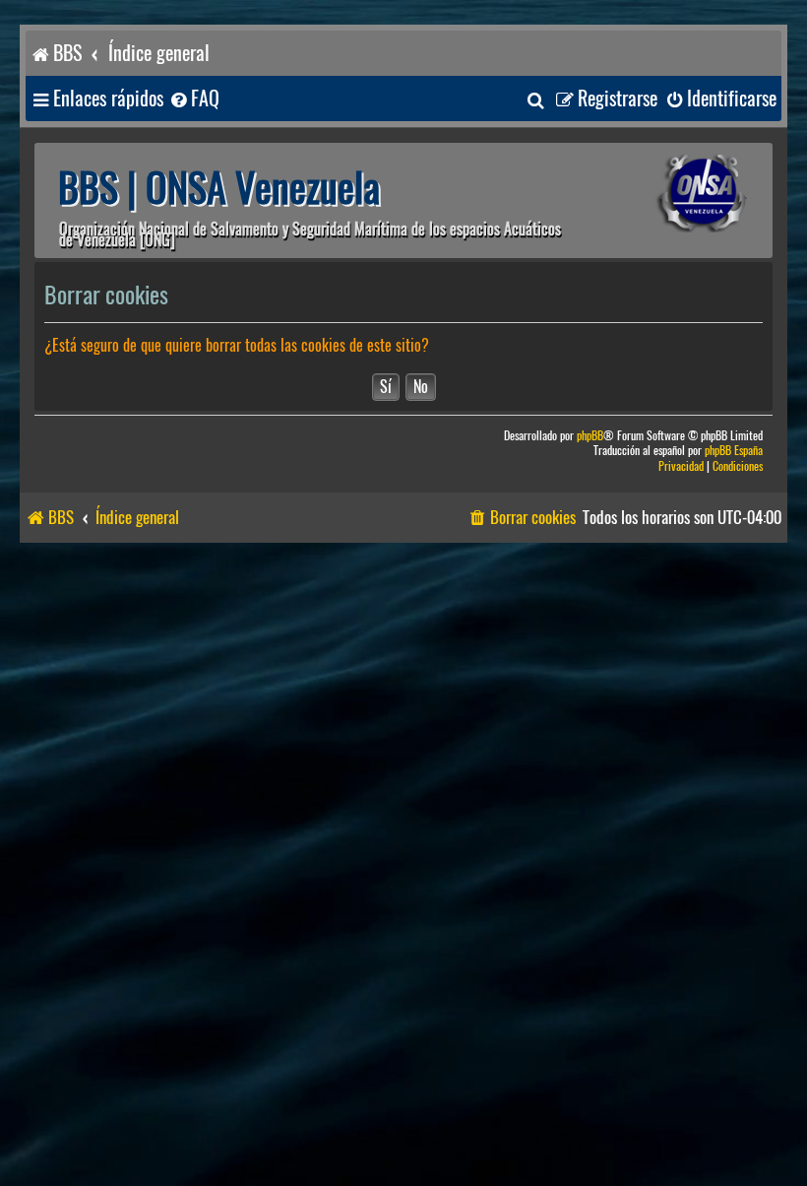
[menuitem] (193, 99)
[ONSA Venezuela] (674, 193)
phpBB (590, 435)
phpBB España (734, 450)
